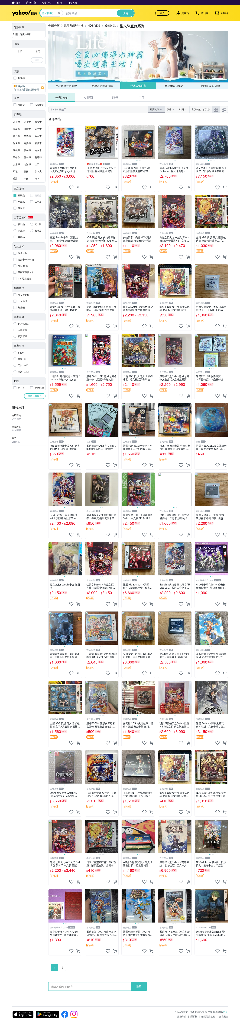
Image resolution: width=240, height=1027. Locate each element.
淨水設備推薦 (138, 85)
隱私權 (193, 1016)
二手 (142, 97)
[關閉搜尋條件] (59, 13)
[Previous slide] (124, 142)
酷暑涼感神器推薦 (102, 86)
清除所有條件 (35, 396)
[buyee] (29, 88)
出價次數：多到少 (201, 109)
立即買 (88, 97)
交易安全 (223, 1016)
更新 (225, 1012)
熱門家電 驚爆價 (210, 86)
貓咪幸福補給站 (174, 86)
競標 (115, 97)
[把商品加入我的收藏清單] (71, 187)
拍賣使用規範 (208, 1016)
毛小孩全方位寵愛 (66, 86)
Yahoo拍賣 (24, 13)
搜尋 (138, 986)
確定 (37, 60)
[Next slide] (152, 142)
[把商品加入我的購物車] (78, 187)
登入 (162, 13)
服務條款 (181, 1016)
